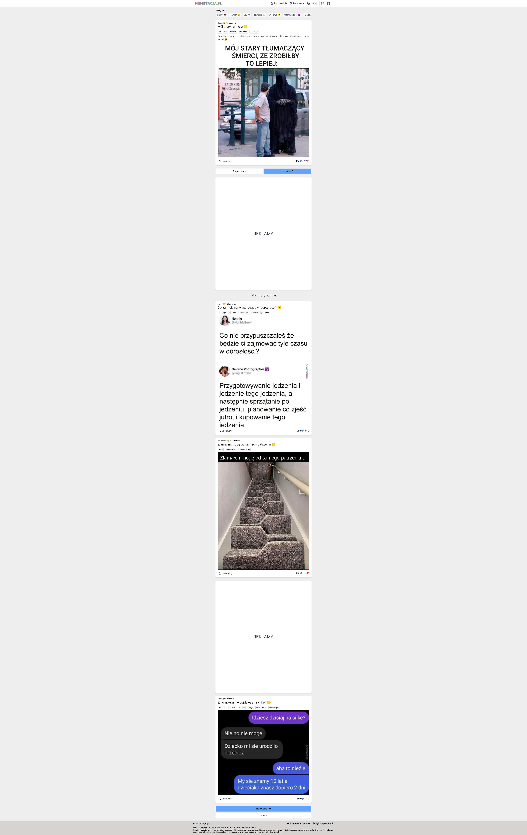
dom (221, 449)
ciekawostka (231, 449)
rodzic (242, 707)
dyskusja (254, 32)
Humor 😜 (235, 15)
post (234, 313)
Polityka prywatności (323, 823)
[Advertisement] (263, 233)
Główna (263, 815)
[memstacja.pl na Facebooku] (328, 3)
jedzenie (254, 313)
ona (225, 32)
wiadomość (261, 707)
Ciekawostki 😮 (223, 441)
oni (225, 707)
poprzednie (240, 171)
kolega (250, 707)
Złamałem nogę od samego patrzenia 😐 (247, 444)
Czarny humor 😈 (292, 15)
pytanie (226, 313)
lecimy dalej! (262, 808)
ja (219, 313)
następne (286, 171)
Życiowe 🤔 (275, 15)
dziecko (232, 707)
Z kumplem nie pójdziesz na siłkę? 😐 (244, 702)
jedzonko (265, 313)
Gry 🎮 (247, 15)
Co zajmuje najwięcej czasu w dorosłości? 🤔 (250, 307)
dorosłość (243, 313)
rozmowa (243, 32)
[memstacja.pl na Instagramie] (322, 3)
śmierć (233, 32)
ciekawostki (244, 449)
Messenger (274, 707)
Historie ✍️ (259, 15)
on (220, 32)
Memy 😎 (222, 15)
